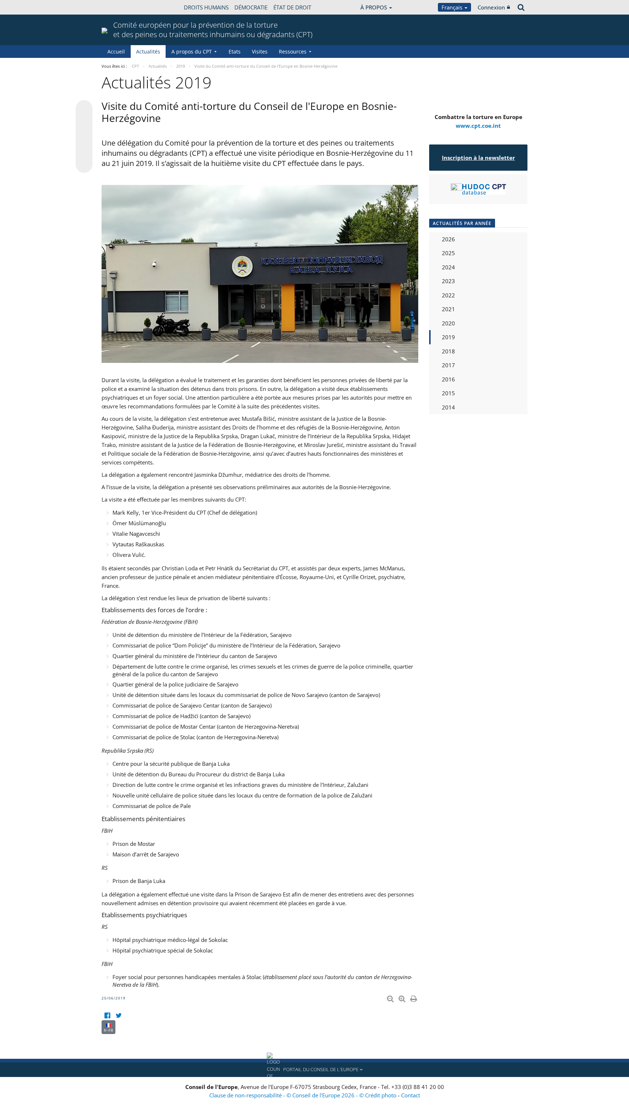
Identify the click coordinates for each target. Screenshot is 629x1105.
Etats (235, 51)
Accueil (116, 51)
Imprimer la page (414, 997)
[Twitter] (118, 1015)
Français (453, 7)
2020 (448, 323)
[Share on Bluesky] (84, 109)
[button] (314, 1069)
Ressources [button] (292, 51)
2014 (448, 407)
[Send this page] (84, 164)
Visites (260, 51)
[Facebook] (107, 1015)
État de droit (292, 7)
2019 (448, 337)
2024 (448, 267)
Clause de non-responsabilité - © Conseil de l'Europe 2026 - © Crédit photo (303, 1095)
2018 (448, 351)
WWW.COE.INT (120, 7)
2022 (448, 295)
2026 (448, 239)
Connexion (491, 7)
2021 (448, 309)
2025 (448, 253)
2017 (448, 365)
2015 (448, 393)
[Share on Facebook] (84, 136)
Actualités (148, 51)
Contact (410, 1095)
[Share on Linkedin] (84, 150)
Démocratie (251, 7)
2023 (448, 281)
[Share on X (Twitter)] (84, 123)
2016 (448, 379)
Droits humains (206, 7)
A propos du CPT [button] (191, 51)
